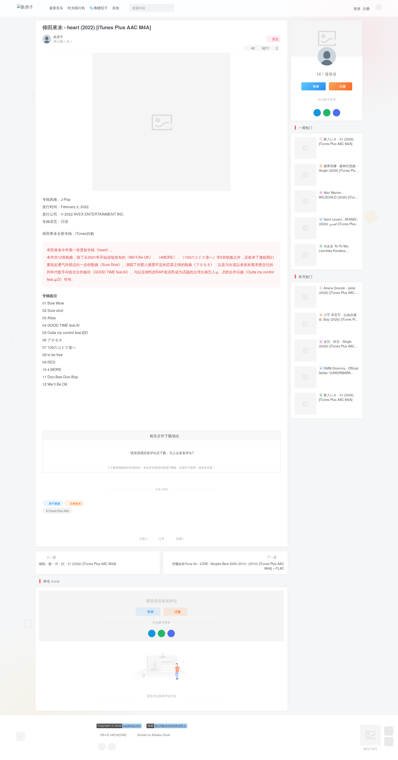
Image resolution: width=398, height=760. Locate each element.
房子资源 (54, 503)
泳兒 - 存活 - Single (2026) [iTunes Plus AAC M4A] (336, 346)
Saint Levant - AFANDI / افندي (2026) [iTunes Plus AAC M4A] (338, 224)
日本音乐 (75, 503)
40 (253, 48)
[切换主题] (388, 741)
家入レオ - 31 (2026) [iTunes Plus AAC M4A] (336, 141)
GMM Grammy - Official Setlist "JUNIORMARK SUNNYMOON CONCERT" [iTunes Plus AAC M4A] (338, 375)
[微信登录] (161, 633)
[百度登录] (171, 633)
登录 (357, 8)
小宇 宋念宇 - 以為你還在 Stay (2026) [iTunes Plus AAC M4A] (339, 319)
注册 (366, 8)
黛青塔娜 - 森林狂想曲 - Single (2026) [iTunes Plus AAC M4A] (338, 170)
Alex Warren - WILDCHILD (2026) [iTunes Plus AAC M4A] (339, 197)
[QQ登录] (151, 633)
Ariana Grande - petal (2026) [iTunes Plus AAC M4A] (337, 292)
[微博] (112, 747)
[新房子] (20, 736)
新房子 (58, 36)
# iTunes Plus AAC (57, 511)
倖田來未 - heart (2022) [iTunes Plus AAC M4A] (96, 27)
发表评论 (185, 452)
